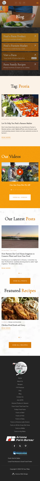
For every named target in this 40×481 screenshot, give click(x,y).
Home (20, 378)
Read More (6, 137)
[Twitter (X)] (20, 3)
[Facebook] (16, 3)
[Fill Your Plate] (4, 3)
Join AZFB (20, 400)
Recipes (20, 384)
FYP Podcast (20, 387)
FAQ (20, 390)
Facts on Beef (20, 412)
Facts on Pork (20, 415)
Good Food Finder (26, 461)
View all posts (20, 281)
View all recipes (20, 345)
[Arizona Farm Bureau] (20, 439)
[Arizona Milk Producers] (20, 453)
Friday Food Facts (20, 409)
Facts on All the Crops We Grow (20, 425)
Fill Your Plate (25, 469)
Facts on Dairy (20, 419)
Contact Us (20, 397)
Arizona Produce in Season (20, 403)
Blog (20, 394)
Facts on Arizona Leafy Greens (20, 422)
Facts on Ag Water (20, 431)
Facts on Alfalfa (20, 428)
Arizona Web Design (21, 474)
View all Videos (20, 197)
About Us (20, 381)
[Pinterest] (24, 3)
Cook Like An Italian (14, 458)
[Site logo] (20, 368)
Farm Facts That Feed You (20, 406)
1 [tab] (11, 189)
